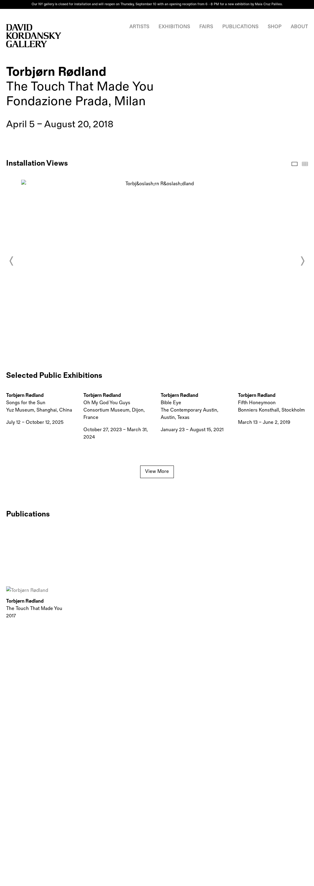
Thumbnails (305, 164)
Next (302, 261)
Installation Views (294, 164)
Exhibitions (174, 27)
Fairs (206, 27)
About (299, 27)
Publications (240, 27)
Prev (11, 261)
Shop (274, 27)
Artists (139, 27)
